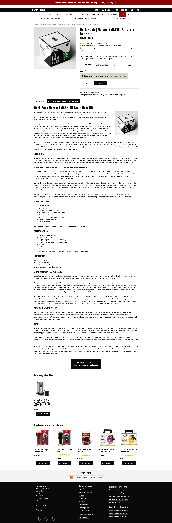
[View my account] (137, 10)
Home (36, 24)
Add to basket (100, 83)
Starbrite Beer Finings (46, 217)
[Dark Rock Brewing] (39, 10)
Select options (43, 413)
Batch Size (86, 64)
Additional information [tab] (57, 101)
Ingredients (96, 14)
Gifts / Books (112, 14)
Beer (39, 14)
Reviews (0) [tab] (74, 101)
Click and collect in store (51, 19)
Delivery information (123, 19)
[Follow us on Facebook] (38, 518)
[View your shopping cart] (128, 14)
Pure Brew (57, 328)
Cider (49, 14)
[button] (43, 14)
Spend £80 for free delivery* (87, 19)
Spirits (69, 14)
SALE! (122, 14)
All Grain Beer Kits (63, 24)
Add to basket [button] (43, 463)
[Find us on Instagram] (45, 518)
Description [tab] (40, 101)
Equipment (82, 14)
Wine (58, 14)
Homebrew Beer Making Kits (48, 24)
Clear (129, 65)
